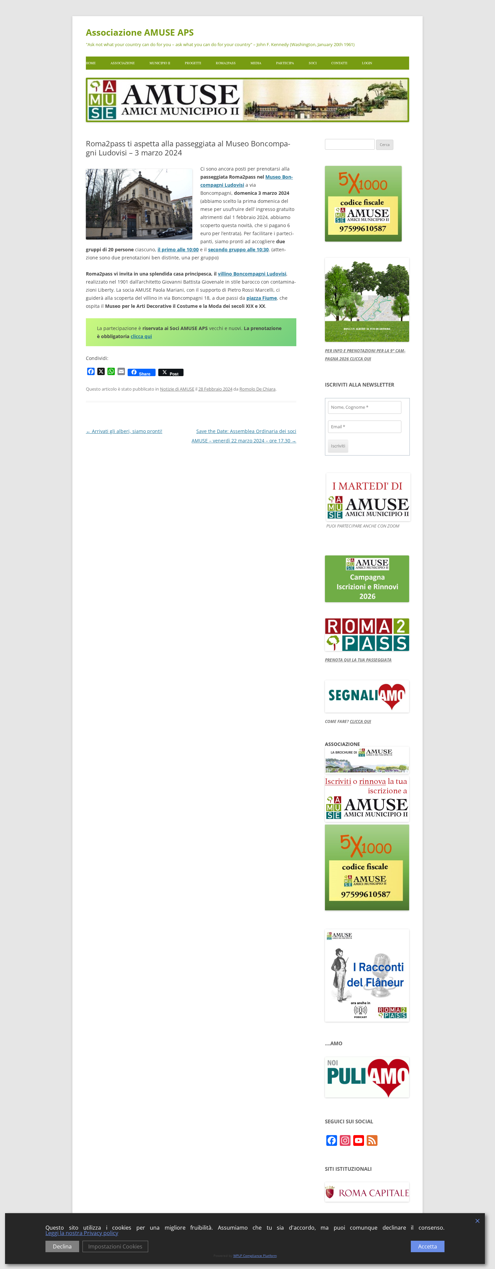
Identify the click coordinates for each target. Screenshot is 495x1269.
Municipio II (160, 63)
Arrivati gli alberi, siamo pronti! (124, 431)
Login (367, 63)
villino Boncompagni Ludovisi (252, 273)
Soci (313, 63)
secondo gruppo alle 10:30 (238, 249)
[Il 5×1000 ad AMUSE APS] (367, 909)
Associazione (122, 63)
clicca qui (141, 336)
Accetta (427, 1246)
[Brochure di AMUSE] (367, 772)
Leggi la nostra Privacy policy (81, 1233)
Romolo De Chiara (257, 389)
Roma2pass (226, 63)
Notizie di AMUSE (177, 389)
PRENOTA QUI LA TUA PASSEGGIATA (358, 660)
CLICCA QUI (360, 721)
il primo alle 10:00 (178, 249)
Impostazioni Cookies (115, 1246)
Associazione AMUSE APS (140, 32)
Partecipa (285, 63)
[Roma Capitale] (367, 1200)
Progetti (193, 63)
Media (256, 63)
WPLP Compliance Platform (255, 1255)
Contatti (339, 63)
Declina (62, 1246)
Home (91, 63)
